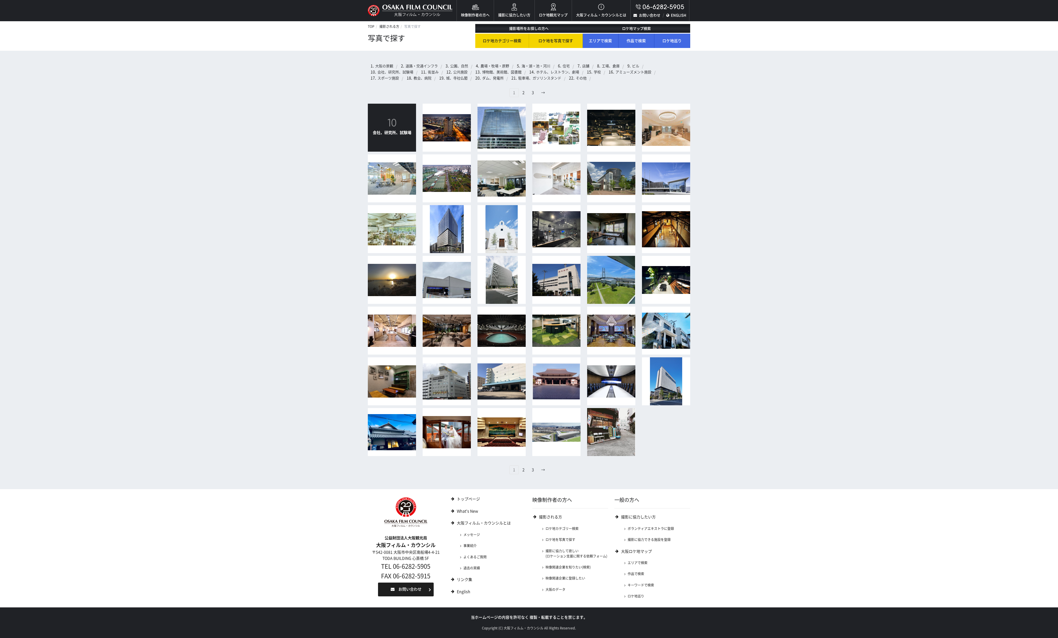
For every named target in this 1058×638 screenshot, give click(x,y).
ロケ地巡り (672, 41)
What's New (467, 511)
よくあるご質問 (475, 557)
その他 (581, 78)
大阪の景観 (384, 66)
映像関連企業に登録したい (565, 578)
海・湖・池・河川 (536, 66)
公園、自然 (459, 66)
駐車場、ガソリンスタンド (539, 78)
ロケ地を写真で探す (555, 41)
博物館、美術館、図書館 (502, 72)
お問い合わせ (649, 15)
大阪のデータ (555, 589)
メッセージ (471, 534)
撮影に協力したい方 (514, 15)
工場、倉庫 (611, 66)
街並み (433, 72)
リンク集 (464, 579)
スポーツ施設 (388, 78)
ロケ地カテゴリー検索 (502, 41)
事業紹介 (470, 545)
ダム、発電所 (493, 78)
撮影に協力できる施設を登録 (649, 539)
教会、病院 (422, 78)
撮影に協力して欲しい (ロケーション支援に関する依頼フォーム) (576, 553)
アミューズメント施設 (633, 72)
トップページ (468, 499)
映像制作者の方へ (475, 15)
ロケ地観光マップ (553, 15)
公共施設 (460, 72)
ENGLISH (678, 15)
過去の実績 (471, 568)
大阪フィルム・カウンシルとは (601, 15)
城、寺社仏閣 (457, 78)
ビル (635, 66)
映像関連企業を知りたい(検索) (568, 567)
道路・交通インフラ (422, 66)
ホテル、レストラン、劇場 (557, 72)
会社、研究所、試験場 (395, 72)
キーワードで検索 (641, 585)
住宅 (566, 66)
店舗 (585, 66)
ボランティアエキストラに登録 (651, 528)
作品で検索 (636, 41)
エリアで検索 (600, 41)
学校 (597, 72)
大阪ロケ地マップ (636, 551)
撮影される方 (389, 26)
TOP (371, 26)
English (463, 592)
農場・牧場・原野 (495, 66)
